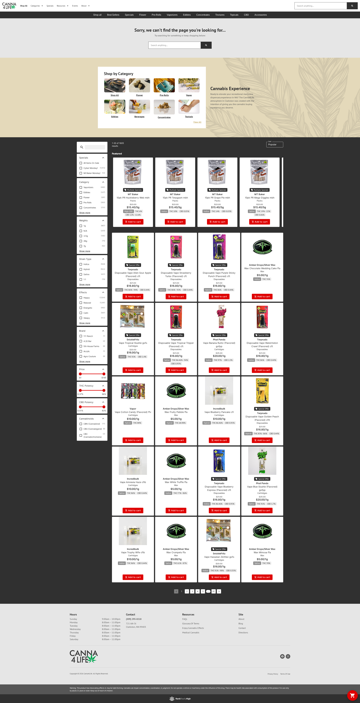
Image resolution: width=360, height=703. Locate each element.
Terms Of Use (285, 674)
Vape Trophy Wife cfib (133, 552)
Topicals (189, 116)
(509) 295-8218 (133, 619)
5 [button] (203, 591)
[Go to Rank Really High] (180, 699)
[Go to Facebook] (282, 656)
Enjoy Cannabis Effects (193, 628)
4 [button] (197, 591)
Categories (35, 5)
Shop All (23, 5)
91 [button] (213, 591)
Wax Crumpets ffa (176, 552)
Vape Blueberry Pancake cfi (219, 412)
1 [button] (181, 591)
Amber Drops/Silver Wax (262, 265)
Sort (269, 141)
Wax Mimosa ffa (262, 552)
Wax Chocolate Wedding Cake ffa (262, 268)
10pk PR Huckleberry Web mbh (133, 197)
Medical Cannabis (190, 632)
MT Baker (133, 194)
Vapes (189, 95)
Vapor (133, 408)
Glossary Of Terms (190, 623)
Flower (139, 95)
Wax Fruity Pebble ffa (176, 412)
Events (75, 5)
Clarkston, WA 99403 (136, 626)
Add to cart (134, 221)
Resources (61, 5)
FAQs (184, 619)
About (83, 5)
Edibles (114, 116)
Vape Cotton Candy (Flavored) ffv (133, 412)
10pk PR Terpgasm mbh (175, 197)
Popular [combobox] (272, 144)
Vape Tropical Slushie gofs (133, 343)
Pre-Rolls (164, 95)
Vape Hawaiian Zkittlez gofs (219, 556)
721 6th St (131, 623)
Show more (84, 212)
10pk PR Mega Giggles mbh (259, 197)
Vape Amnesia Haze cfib (133, 482)
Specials (50, 5)
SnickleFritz (133, 339)
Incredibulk (219, 408)
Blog (240, 623)
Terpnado (133, 269)
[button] (82, 147)
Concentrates (164, 117)
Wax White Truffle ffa (176, 482)
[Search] (352, 5)
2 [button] (186, 591)
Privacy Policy (273, 674)
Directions (243, 632)
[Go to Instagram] (288, 656)
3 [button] (192, 591)
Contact (242, 628)
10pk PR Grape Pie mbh (217, 197)
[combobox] (321, 5)
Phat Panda (219, 339)
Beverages (139, 116)
